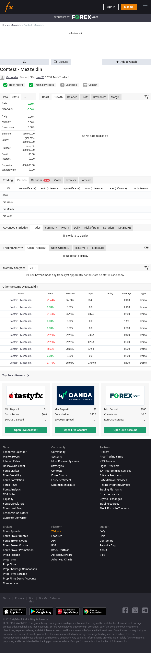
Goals (57, 180)
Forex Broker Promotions (18, 550)
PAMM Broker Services (113, 480)
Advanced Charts (61, 559)
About (103, 550)
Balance (72, 97)
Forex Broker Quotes (15, 536)
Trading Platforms (111, 489)
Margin (115, 97)
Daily (77, 227)
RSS (53, 545)
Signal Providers (109, 466)
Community (58, 451)
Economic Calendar (15, 451)
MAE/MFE (124, 227)
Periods (22, 180)
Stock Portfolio (60, 550)
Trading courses (109, 503)
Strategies (57, 466)
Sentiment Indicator (63, 484)
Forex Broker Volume (15, 545)
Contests (56, 470)
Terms (6, 598)
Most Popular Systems (65, 461)
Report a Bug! (108, 545)
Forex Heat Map (12, 508)
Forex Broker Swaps (15, 540)
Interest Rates (11, 461)
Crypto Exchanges (111, 498)
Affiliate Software (61, 554)
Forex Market (11, 470)
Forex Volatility (12, 475)
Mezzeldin (12, 77)
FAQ (102, 531)
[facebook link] (125, 610)
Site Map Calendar (50, 598)
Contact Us (106, 540)
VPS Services (107, 461)
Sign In (111, 6)
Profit (85, 97)
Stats (15, 97)
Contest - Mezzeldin (20, 300)
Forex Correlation (13, 480)
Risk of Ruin (91, 227)
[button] (61, 62)
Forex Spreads (11, 531)
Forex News (10, 484)
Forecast (86, 180)
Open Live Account (26, 429)
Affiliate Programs (111, 475)
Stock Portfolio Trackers (114, 508)
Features (56, 536)
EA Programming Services (115, 470)
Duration (108, 227)
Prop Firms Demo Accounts (19, 578)
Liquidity (8, 498)
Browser (71, 180)
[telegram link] (145, 610)
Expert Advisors (109, 494)
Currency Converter (15, 517)
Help (102, 536)
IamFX (40, 77)
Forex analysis (12, 489)
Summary (51, 227)
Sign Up (129, 6)
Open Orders (60, 247)
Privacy (19, 598)
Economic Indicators (15, 513)
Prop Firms (9, 564)
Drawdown (99, 97)
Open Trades (37, 247)
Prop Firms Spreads (15, 573)
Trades (36, 227)
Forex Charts (59, 475)
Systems (56, 456)
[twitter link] (135, 610)
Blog (102, 554)
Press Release (11, 554)
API (53, 540)
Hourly (65, 227)
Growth (58, 97)
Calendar (40, 180)
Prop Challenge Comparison (20, 569)
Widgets (56, 531)
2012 (33, 268)
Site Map (31, 600)
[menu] (145, 7)
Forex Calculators (13, 503)
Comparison (10, 583)
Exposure (98, 247)
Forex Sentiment (61, 480)
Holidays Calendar (14, 466)
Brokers (104, 451)
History (81, 247)
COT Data (9, 494)
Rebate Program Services (115, 484)
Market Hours (11, 456)
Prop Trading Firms (111, 456)
